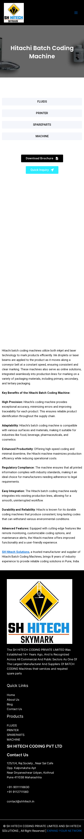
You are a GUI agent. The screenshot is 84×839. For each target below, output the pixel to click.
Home (11, 695)
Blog (10, 704)
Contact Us (14, 709)
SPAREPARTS (15, 735)
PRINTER (13, 730)
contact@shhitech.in (20, 801)
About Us (13, 699)
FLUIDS (12, 725)
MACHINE (13, 739)
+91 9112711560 (18, 792)
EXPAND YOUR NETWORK (64, 831)
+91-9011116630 (18, 787)
